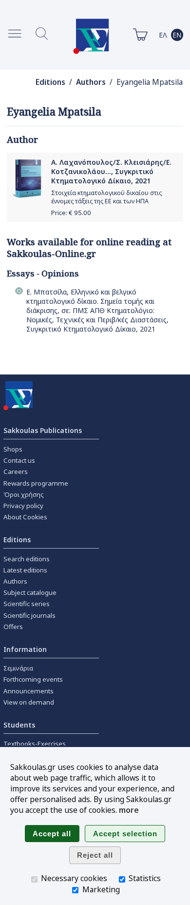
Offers (13, 626)
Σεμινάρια (18, 668)
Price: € (71, 212)
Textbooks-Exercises (34, 743)
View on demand (28, 702)
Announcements (28, 691)
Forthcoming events (33, 679)
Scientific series (26, 603)
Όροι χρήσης (23, 494)
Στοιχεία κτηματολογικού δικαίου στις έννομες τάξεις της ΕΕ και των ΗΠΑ (106, 197)
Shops (12, 449)
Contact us (19, 460)
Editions (50, 82)
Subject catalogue (30, 592)
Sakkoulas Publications (42, 430)
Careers (15, 471)
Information (25, 649)
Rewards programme (35, 483)
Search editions (26, 558)
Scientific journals (29, 615)
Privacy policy (23, 505)
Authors (91, 82)
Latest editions (25, 570)
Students (19, 724)
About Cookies (25, 516)
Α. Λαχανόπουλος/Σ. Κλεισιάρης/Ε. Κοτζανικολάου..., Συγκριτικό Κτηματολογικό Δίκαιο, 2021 (111, 171)
